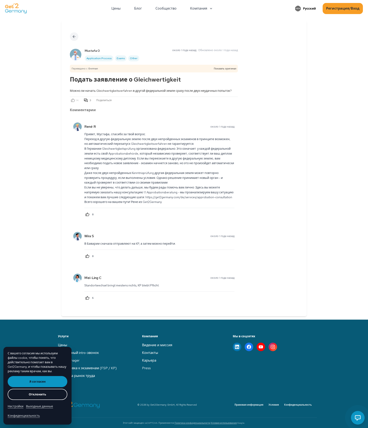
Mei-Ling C (92, 278)
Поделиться (104, 100)
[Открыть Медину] (358, 418)
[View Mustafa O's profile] (75, 54)
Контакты (150, 352)
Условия (274, 404)
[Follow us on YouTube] (261, 347)
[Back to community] (74, 36)
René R (90, 126)
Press (146, 368)
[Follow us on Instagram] (273, 347)
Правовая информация (248, 404)
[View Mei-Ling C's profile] (77, 278)
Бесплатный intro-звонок (78, 352)
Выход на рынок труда (76, 375)
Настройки (15, 406)
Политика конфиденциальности (192, 422)
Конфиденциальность (298, 404)
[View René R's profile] (77, 126)
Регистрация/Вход (342, 8)
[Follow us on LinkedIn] (237, 347)
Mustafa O (92, 51)
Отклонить (37, 394)
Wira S (89, 236)
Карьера (149, 360)
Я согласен (37, 381)
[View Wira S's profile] (77, 236)
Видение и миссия (157, 345)
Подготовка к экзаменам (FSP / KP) (87, 368)
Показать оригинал (225, 68)
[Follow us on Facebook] (249, 347)
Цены (62, 345)
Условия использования (224, 422)
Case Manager (68, 360)
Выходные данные (39, 406)
